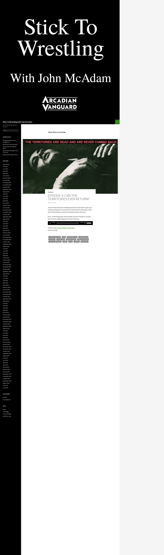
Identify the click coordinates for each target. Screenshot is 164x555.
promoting (60, 239)
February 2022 (6, 287)
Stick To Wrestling (55, 241)
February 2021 (6, 314)
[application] (70, 223)
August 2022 (6, 273)
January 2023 (6, 262)
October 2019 (6, 351)
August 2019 (6, 356)
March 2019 (6, 367)
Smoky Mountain (83, 239)
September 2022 (7, 271)
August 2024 (6, 219)
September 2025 (7, 189)
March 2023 (6, 258)
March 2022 (6, 285)
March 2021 (6, 312)
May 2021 (5, 308)
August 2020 (6, 328)
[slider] (89, 223)
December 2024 (7, 210)
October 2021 (6, 296)
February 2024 (6, 232)
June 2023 (5, 251)
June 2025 (5, 196)
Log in (4, 409)
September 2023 (7, 244)
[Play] (50, 223)
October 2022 (6, 269)
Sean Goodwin (71, 239)
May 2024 (5, 226)
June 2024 (5, 223)
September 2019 (7, 353)
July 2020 (5, 330)
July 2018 (5, 385)
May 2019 (5, 362)
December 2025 (7, 182)
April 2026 (5, 173)
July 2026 (5, 166)
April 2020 (5, 337)
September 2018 (7, 381)
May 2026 (5, 171)
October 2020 (6, 324)
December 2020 (7, 319)
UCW (70, 241)
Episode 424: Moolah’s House (10, 154)
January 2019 (6, 371)
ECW (64, 237)
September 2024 (7, 216)
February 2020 (6, 342)
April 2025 (5, 201)
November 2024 (7, 212)
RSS (56, 230)
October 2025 (6, 187)
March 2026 (6, 175)
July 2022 (5, 276)
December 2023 (7, 237)
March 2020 (6, 340)
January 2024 (6, 235)
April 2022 (5, 283)
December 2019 (7, 346)
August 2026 (6, 164)
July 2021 (5, 303)
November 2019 (7, 349)
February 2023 (6, 260)
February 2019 (6, 369)
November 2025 (7, 185)
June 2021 (5, 305)
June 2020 (5, 333)
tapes (65, 241)
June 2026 (5, 169)
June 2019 (5, 360)
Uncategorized (6, 399)
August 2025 (6, 191)
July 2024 (5, 221)
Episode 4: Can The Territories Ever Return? (68, 197)
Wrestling (85, 241)
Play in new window (60, 228)
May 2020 (5, 335)
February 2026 (6, 178)
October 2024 (6, 214)
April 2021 (5, 310)
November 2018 (7, 376)
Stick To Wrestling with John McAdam (17, 122)
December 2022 (7, 264)
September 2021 (7, 299)
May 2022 (5, 280)
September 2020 (7, 326)
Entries (6, 411)
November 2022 (7, 267)
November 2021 (7, 294)
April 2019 (5, 365)
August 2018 (6, 383)
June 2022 (5, 278)
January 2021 (6, 317)
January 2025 (6, 207)
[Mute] (85, 223)
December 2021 (7, 292)
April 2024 (5, 228)
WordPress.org (7, 416)
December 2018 (7, 374)
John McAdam (83, 237)
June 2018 (5, 387)
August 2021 (6, 301)
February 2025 (6, 205)
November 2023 (7, 239)
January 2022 (6, 289)
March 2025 (6, 203)
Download (71, 228)
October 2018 (6, 378)
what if (77, 241)
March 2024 (6, 230)
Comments (7, 414)
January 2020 (6, 344)
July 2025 (5, 194)
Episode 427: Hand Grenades (10, 144)
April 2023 (5, 255)
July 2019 (5, 358)
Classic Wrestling (54, 237)
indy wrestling (72, 237)
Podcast (51, 192)
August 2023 (6, 246)
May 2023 (5, 253)
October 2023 (6, 242)
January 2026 (6, 180)
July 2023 (5, 248)
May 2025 (5, 198)
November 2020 (7, 321)
